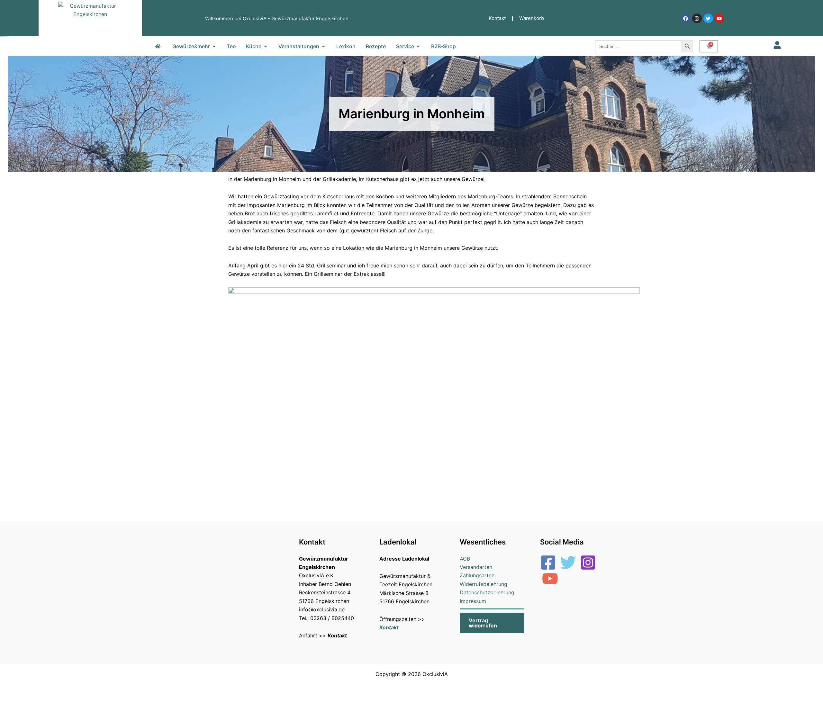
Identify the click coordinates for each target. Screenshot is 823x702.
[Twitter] (568, 562)
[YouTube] (550, 579)
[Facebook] (548, 562)
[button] (492, 623)
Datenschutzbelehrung (487, 592)
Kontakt (497, 18)
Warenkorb (531, 18)
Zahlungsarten (477, 575)
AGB (465, 558)
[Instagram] (588, 562)
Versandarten (476, 567)
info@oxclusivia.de (322, 609)
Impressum (473, 601)
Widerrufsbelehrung (483, 584)
